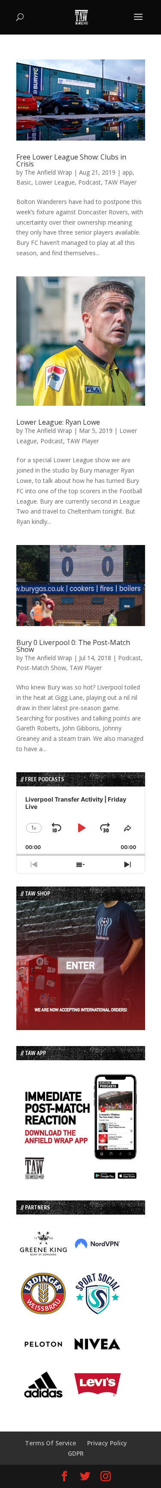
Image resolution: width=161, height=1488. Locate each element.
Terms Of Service (50, 1443)
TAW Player (120, 182)
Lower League (55, 182)
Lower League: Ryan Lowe (58, 422)
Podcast (89, 182)
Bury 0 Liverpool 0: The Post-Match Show (73, 646)
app (127, 172)
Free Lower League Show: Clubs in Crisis (71, 160)
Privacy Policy (107, 1443)
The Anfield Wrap (48, 172)
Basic (23, 182)
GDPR (76, 1453)
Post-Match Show (41, 668)
